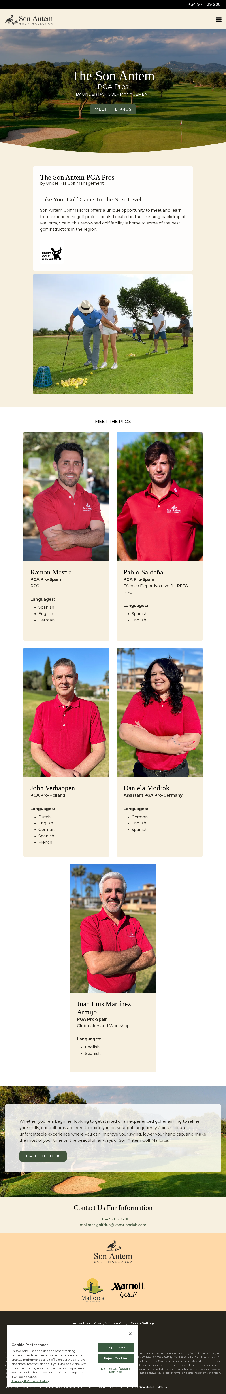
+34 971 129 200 (204, 4)
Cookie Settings (142, 1323)
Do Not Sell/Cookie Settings (116, 1370)
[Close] (130, 1334)
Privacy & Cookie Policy (110, 1323)
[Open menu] (218, 19)
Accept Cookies (116, 1347)
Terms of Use (81, 1323)
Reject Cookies (116, 1358)
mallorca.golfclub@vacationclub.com (113, 1225)
